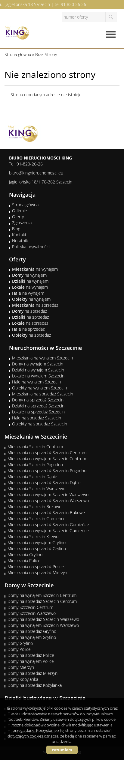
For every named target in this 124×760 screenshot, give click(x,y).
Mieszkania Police (24, 560)
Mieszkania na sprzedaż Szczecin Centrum (47, 452)
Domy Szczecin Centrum (30, 607)
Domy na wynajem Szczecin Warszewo (43, 625)
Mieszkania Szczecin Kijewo (33, 536)
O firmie (19, 210)
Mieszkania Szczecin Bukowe (34, 506)
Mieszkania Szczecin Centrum (35, 446)
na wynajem (35, 269)
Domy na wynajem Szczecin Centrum (42, 595)
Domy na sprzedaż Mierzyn (32, 673)
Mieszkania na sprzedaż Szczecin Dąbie (44, 482)
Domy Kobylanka (23, 679)
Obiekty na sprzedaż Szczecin (39, 424)
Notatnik (20, 240)
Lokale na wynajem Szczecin (38, 376)
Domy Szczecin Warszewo (32, 613)
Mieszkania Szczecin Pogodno (35, 464)
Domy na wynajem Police (31, 661)
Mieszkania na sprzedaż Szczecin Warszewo (48, 500)
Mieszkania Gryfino (25, 554)
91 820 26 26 (73, 4)
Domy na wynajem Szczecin (37, 364)
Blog (16, 228)
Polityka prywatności (31, 246)
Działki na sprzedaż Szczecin (38, 406)
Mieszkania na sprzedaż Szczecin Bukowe (46, 512)
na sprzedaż (35, 305)
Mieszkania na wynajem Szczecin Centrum (47, 458)
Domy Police (19, 649)
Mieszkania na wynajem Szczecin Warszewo (48, 494)
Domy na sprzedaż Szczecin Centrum (42, 601)
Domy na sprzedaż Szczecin (38, 400)
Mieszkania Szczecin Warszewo (36, 488)
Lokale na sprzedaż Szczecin (38, 412)
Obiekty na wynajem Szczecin (39, 388)
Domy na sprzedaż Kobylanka (35, 685)
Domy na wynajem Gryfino (32, 637)
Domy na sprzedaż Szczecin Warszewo (43, 619)
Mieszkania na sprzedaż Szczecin (42, 394)
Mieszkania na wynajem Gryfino (37, 542)
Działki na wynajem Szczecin (38, 370)
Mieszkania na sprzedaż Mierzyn (37, 572)
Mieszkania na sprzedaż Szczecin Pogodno (47, 470)
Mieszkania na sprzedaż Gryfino (37, 548)
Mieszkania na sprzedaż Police (36, 566)
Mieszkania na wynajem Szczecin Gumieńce (48, 530)
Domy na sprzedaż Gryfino (32, 631)
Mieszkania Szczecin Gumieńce (37, 518)
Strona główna (25, 204)
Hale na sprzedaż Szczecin (36, 418)
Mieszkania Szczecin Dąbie (32, 476)
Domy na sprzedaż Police (31, 655)
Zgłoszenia (22, 222)
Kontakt (19, 234)
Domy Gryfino (20, 643)
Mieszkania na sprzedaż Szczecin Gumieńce (48, 524)
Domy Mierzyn (21, 667)
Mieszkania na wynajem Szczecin (42, 358)
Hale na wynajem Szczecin (36, 382)
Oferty (18, 216)
